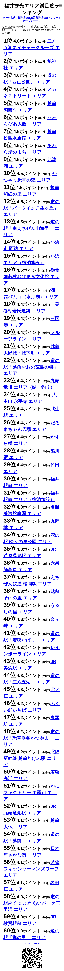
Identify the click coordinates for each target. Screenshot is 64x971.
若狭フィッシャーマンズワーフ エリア (31, 869)
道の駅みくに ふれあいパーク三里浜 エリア (31, 903)
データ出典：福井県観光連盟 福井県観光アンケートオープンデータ (32, 19)
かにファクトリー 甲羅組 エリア (31, 792)
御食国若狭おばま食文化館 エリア (31, 276)
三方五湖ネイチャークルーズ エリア (31, 47)
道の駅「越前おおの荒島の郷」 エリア (31, 367)
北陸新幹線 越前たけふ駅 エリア (31, 758)
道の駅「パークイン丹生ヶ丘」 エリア (31, 208)
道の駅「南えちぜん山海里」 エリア (31, 228)
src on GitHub (32, 943)
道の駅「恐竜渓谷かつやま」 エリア (31, 738)
